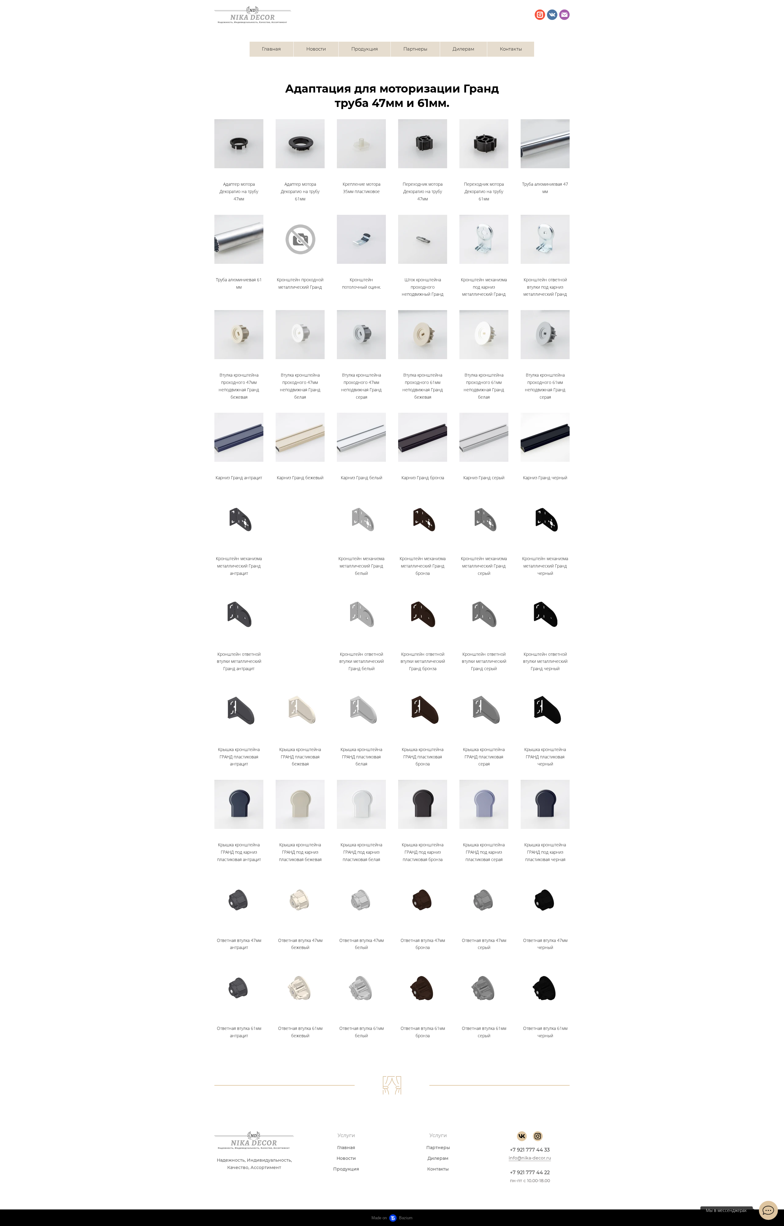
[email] (564, 14)
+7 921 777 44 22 (530, 1172)
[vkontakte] (552, 14)
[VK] (522, 1136)
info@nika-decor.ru (530, 1158)
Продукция (364, 49)
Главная (271, 49)
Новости (316, 49)
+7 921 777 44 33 (530, 1150)
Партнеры (415, 49)
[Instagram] (538, 1136)
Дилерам (463, 49)
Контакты (511, 49)
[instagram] (540, 14)
